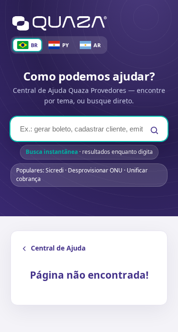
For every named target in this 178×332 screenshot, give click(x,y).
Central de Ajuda (58, 247)
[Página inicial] (59, 23)
